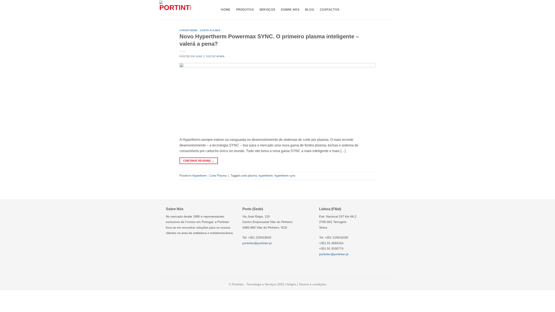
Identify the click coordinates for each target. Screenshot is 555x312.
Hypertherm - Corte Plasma (200, 30)
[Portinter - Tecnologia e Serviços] (175, 10)
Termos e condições (312, 284)
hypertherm (266, 175)
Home (225, 9)
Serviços (267, 9)
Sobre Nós (290, 9)
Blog (309, 9)
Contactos (330, 9)
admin (220, 56)
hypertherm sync (284, 175)
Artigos (291, 284)
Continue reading (198, 160)
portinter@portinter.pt (257, 243)
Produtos (245, 9)
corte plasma (249, 175)
